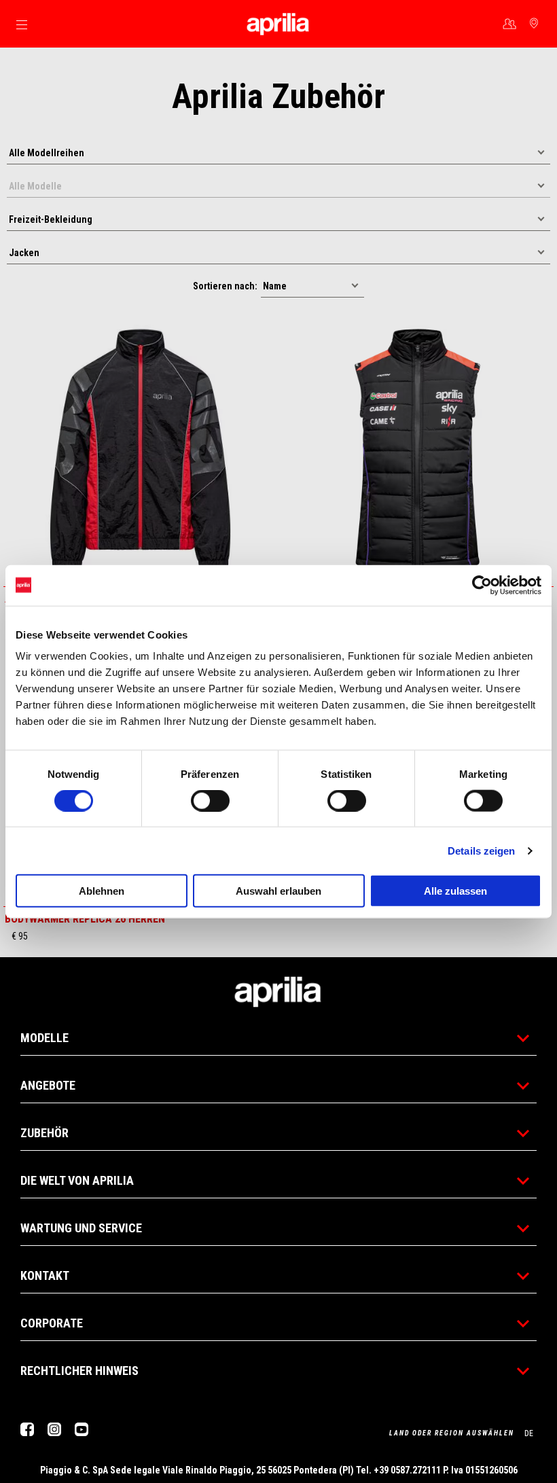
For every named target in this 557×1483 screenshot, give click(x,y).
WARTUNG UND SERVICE (81, 1228)
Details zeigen (481, 850)
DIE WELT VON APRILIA (77, 1180)
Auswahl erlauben (278, 891)
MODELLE (44, 1038)
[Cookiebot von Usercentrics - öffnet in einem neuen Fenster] (482, 585)
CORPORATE (51, 1323)
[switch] (210, 800)
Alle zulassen (455, 891)
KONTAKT (44, 1275)
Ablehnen (101, 891)
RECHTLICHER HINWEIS (79, 1370)
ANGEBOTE (47, 1085)
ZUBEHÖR (44, 1133)
